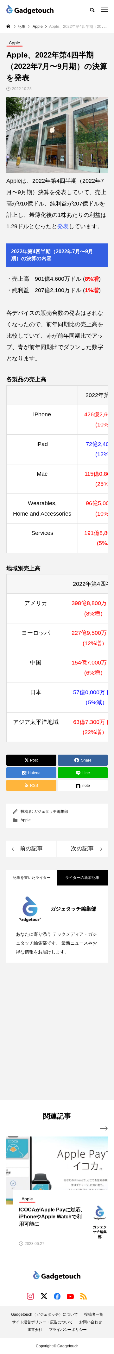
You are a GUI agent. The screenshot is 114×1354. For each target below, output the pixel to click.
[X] (43, 1296)
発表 (63, 226)
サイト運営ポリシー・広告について (42, 1322)
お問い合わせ (90, 1322)
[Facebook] (57, 1296)
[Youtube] (70, 1296)
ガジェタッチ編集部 (51, 811)
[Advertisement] (57, 1032)
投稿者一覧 (93, 1314)
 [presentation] (104, 1128)
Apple (26, 820)
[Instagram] (30, 1296)
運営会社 (34, 1329)
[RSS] (83, 1296)
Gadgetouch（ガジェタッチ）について (44, 1314)
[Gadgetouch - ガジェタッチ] (30, 9)
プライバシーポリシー (68, 1329)
